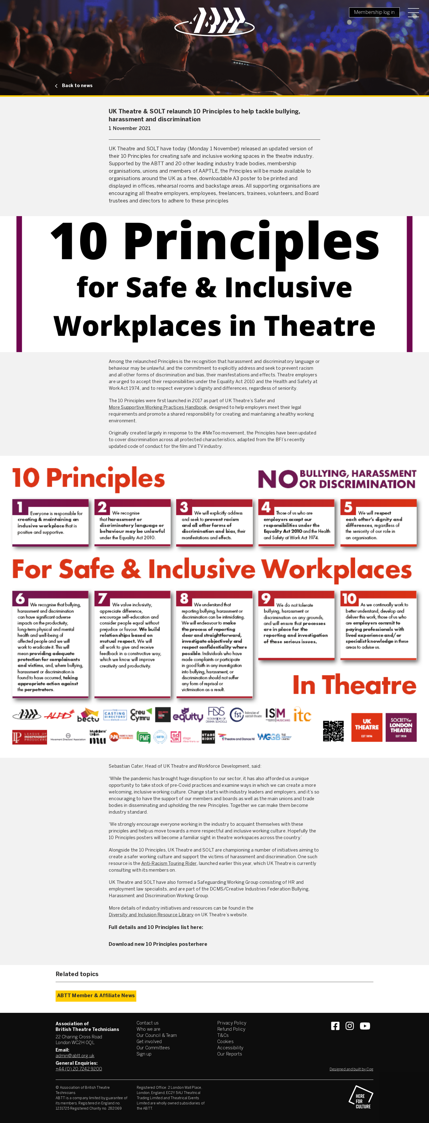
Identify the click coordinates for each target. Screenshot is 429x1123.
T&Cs (223, 1036)
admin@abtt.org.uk (75, 1056)
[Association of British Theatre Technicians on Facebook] (335, 1035)
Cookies (225, 1042)
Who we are (149, 1029)
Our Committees (153, 1048)
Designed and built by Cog (351, 1069)
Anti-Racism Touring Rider (169, 864)
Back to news (77, 86)
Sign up (144, 1054)
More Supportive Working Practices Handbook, (158, 408)
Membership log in (374, 12)
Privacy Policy (232, 1023)
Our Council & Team (157, 1036)
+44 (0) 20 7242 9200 (79, 1069)
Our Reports (229, 1054)
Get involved (149, 1042)
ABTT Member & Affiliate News (96, 996)
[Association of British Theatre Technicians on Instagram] (350, 1035)
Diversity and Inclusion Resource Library (151, 915)
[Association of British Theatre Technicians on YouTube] (365, 1035)
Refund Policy (231, 1029)
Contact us (148, 1023)
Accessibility (230, 1048)
